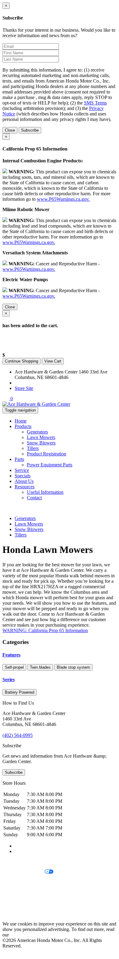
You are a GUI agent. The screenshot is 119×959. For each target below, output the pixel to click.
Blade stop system (73, 667)
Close (10, 130)
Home (21, 420)
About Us (24, 481)
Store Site (24, 388)
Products (23, 426)
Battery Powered (19, 692)
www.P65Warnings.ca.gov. (63, 199)
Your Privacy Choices (23, 872)
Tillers (33, 448)
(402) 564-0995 (30, 382)
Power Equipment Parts (49, 464)
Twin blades (40, 667)
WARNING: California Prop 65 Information (45, 630)
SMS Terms (95, 102)
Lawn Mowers (41, 437)
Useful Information (45, 492)
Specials (23, 475)
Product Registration (46, 453)
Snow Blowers (41, 442)
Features (11, 654)
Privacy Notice (16, 861)
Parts (19, 459)
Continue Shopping (21, 361)
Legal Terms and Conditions (29, 882)
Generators (37, 431)
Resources (24, 486)
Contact (34, 497)
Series (8, 679)
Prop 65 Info (14, 903)
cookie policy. (23, 934)
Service (22, 470)
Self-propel (14, 667)
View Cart (52, 361)
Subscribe (30, 130)
